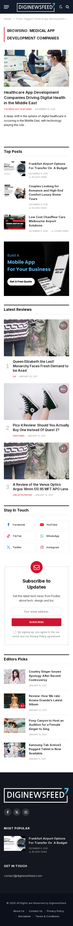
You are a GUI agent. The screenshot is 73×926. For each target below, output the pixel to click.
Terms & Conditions (47, 916)
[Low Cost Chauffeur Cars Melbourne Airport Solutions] (14, 222)
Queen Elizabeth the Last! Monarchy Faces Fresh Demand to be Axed (41, 366)
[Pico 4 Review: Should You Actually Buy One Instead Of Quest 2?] (36, 401)
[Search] (67, 7)
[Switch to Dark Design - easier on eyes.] (60, 7)
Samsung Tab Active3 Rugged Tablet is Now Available (45, 749)
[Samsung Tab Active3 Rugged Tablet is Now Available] (14, 749)
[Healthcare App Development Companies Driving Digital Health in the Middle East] (36, 68)
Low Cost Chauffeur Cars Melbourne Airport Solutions (47, 221)
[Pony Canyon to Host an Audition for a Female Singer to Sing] (14, 725)
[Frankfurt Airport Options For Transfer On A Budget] (14, 168)
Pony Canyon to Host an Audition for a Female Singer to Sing (46, 725)
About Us (18, 911)
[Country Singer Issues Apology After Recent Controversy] (14, 676)
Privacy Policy (38, 636)
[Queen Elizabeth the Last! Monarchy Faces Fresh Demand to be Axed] (36, 337)
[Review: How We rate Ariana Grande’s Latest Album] (14, 700)
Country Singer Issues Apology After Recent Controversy (45, 676)
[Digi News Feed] (36, 7)
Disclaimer (24, 916)
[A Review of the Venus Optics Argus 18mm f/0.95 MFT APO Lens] (36, 461)
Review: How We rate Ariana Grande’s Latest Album (45, 700)
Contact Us (35, 911)
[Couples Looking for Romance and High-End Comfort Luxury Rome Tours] (14, 191)
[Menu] (6, 7)
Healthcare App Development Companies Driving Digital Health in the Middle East (34, 97)
